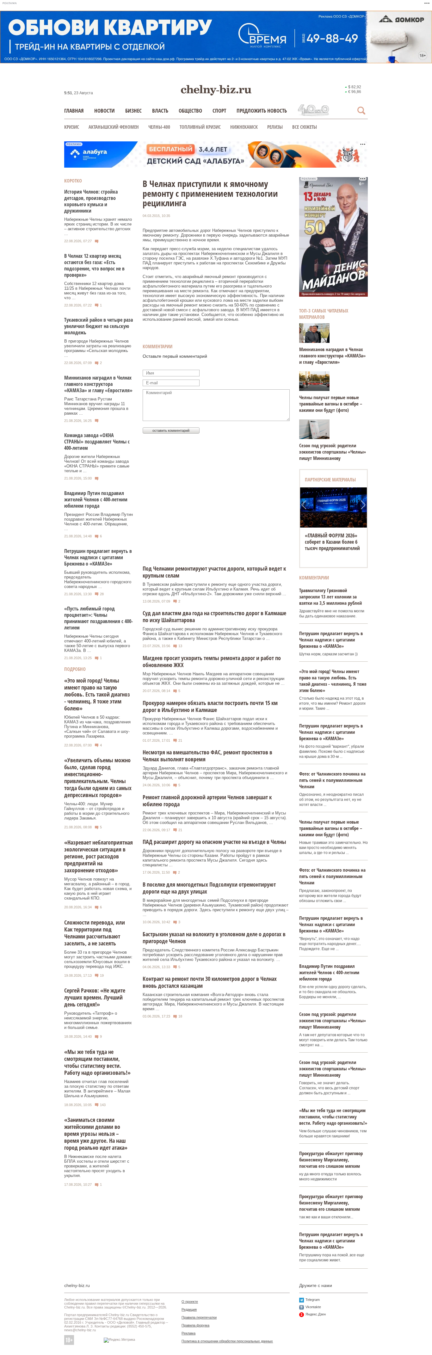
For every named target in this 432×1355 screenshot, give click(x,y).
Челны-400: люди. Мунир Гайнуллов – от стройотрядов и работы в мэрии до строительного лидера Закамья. (96, 810)
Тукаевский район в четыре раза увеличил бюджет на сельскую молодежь (98, 326)
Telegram (312, 1300)
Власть (160, 110)
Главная (74, 110)
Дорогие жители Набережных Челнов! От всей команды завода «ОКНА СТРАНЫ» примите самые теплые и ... (96, 463)
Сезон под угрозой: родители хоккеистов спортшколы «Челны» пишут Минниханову (332, 451)
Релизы (275, 127)
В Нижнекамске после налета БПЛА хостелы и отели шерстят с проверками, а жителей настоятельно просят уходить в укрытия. (96, 1166)
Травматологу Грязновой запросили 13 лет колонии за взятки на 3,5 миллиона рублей (330, 596)
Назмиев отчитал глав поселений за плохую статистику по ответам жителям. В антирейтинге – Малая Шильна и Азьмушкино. (97, 1088)
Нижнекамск (244, 127)
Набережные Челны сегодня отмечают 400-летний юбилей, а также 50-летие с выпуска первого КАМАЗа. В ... (97, 643)
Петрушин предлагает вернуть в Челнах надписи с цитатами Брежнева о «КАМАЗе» (98, 557)
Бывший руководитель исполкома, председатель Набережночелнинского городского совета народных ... (97, 579)
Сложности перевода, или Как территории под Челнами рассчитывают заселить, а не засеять (94, 933)
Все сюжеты (304, 127)
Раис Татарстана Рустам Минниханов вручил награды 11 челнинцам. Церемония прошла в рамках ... (96, 406)
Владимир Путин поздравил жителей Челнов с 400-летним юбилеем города (95, 499)
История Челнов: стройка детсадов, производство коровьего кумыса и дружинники (91, 201)
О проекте (190, 1301)
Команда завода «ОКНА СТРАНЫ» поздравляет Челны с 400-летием (97, 441)
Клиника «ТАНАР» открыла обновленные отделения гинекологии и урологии (333, 542)
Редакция (189, 1309)
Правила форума (195, 1325)
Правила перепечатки (199, 1317)
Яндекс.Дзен (315, 1314)
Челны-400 (159, 127)
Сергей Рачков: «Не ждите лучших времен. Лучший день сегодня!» (94, 997)
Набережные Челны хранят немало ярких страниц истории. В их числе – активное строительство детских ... (98, 226)
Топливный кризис (200, 127)
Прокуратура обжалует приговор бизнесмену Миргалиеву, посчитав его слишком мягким (331, 1159)
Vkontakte (313, 1307)
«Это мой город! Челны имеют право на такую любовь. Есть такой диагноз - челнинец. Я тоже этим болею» (97, 694)
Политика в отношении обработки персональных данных (227, 1341)
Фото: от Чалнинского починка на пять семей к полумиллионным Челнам (332, 779)
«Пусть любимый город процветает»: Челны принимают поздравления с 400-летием (98, 618)
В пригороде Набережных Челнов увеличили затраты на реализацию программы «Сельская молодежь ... (97, 348)
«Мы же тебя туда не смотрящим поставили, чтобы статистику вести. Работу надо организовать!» (97, 1062)
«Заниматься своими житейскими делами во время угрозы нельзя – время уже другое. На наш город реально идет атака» (95, 1133)
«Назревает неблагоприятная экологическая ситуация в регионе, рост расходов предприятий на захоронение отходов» (98, 856)
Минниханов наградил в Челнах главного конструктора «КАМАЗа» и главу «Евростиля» (98, 384)
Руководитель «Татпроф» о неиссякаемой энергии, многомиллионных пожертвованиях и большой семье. (98, 1020)
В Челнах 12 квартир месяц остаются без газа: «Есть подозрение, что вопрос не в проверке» (94, 265)
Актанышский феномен (114, 127)
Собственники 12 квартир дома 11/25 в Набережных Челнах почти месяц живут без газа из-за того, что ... (97, 290)
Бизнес (133, 110)
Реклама (188, 1333)
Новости (104, 110)
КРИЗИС (71, 127)
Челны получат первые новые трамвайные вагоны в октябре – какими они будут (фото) (330, 403)
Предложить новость (262, 110)
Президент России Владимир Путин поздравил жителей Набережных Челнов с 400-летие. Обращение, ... (98, 521)
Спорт (219, 110)
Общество (190, 110)
